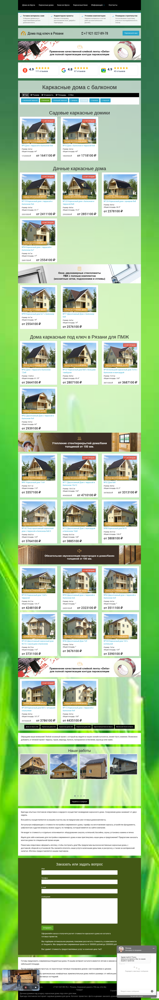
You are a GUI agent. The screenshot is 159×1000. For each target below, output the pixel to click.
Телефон (44, 878)
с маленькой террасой (30, 100)
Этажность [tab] (48, 95)
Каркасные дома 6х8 (83, 727)
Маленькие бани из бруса (124, 727)
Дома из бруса (28, 5)
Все (71, 95)
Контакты (113, 5)
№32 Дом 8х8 (109, 482)
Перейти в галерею (79, 802)
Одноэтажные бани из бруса (103, 727)
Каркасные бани (80, 5)
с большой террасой (60, 100)
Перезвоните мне (130, 33)
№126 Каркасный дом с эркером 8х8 (120, 201)
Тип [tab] (26, 95)
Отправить (47, 928)
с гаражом (94, 100)
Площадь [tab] (62, 95)
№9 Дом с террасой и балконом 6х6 (37, 145)
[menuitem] (28, 5)
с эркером (74, 100)
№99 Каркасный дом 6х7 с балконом (38, 314)
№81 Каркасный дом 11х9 (33, 482)
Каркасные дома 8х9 (66, 727)
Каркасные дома (46, 5)
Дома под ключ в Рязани (45, 33)
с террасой (105, 100)
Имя (43, 869)
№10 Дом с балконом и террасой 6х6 (79, 145)
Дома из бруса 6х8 (32, 727)
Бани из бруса (63, 5)
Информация (97, 5)
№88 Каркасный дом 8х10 (115, 528)
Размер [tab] (35, 95)
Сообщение (45, 897)
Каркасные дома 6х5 (49, 727)
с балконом (45, 100)
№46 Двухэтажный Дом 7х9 (75, 641)
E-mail (43, 887)
